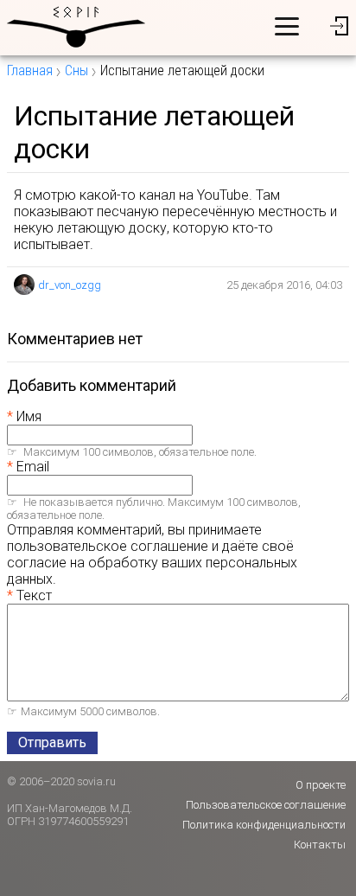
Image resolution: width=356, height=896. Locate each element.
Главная (30, 70)
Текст (34, 595)
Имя (28, 416)
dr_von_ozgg (69, 284)
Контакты (320, 844)
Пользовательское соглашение (266, 804)
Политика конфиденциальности (264, 824)
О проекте (321, 784)
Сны (76, 70)
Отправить (52, 742)
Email (32, 466)
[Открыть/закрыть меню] (287, 26)
